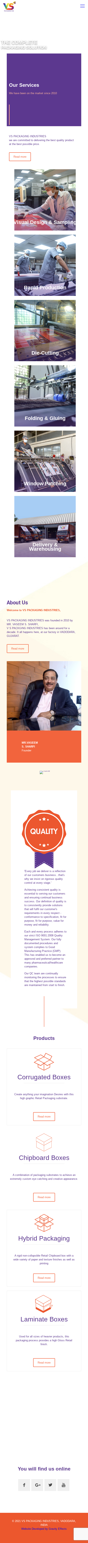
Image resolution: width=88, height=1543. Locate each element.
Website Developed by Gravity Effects (44, 1528)
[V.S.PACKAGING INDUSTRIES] (9, 6)
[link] (44, 696)
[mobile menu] (82, 6)
